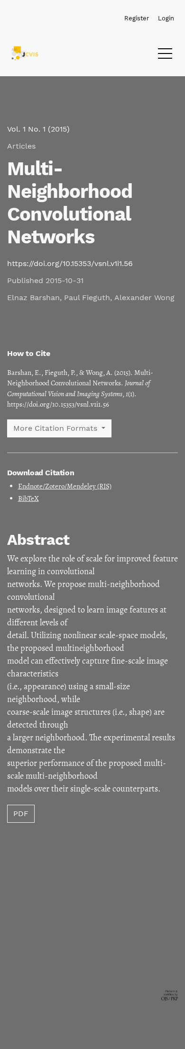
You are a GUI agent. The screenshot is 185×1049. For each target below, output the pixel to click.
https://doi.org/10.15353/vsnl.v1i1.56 (70, 263)
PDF (20, 813)
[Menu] (165, 55)
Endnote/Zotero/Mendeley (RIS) (64, 486)
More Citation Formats (56, 428)
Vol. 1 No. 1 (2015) (38, 128)
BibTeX (28, 498)
